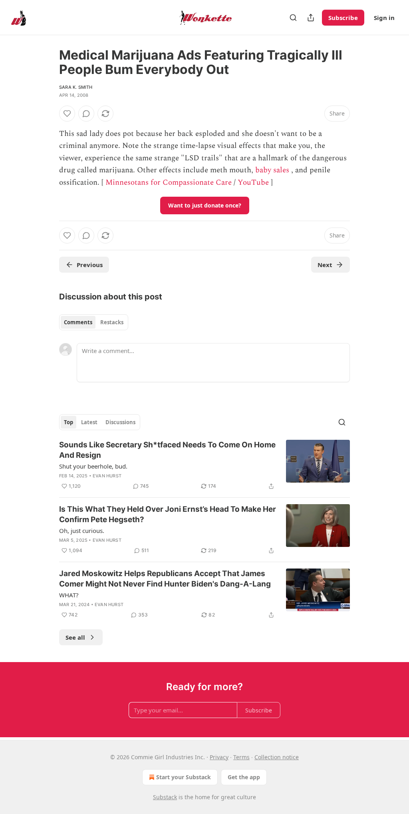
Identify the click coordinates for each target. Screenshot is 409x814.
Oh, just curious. (81, 531)
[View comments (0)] (86, 114)
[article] (204, 465)
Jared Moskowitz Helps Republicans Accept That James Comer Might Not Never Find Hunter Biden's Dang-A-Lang (165, 579)
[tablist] (93, 322)
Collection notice (276, 757)
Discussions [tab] (120, 422)
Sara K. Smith (76, 87)
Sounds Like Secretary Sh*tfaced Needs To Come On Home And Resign (167, 450)
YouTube (253, 182)
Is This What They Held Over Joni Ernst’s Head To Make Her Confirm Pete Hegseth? (167, 514)
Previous (90, 265)
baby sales (272, 170)
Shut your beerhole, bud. (93, 466)
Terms (241, 757)
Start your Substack (183, 777)
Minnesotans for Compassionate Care (168, 182)
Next (325, 265)
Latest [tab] (89, 422)
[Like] (67, 114)
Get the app (244, 777)
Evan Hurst (107, 476)
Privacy (219, 757)
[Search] (293, 18)
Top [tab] (68, 422)
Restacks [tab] (111, 322)
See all (75, 637)
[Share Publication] (311, 18)
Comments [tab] (78, 322)
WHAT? (69, 595)
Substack (165, 797)
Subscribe (343, 18)
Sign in (384, 18)
